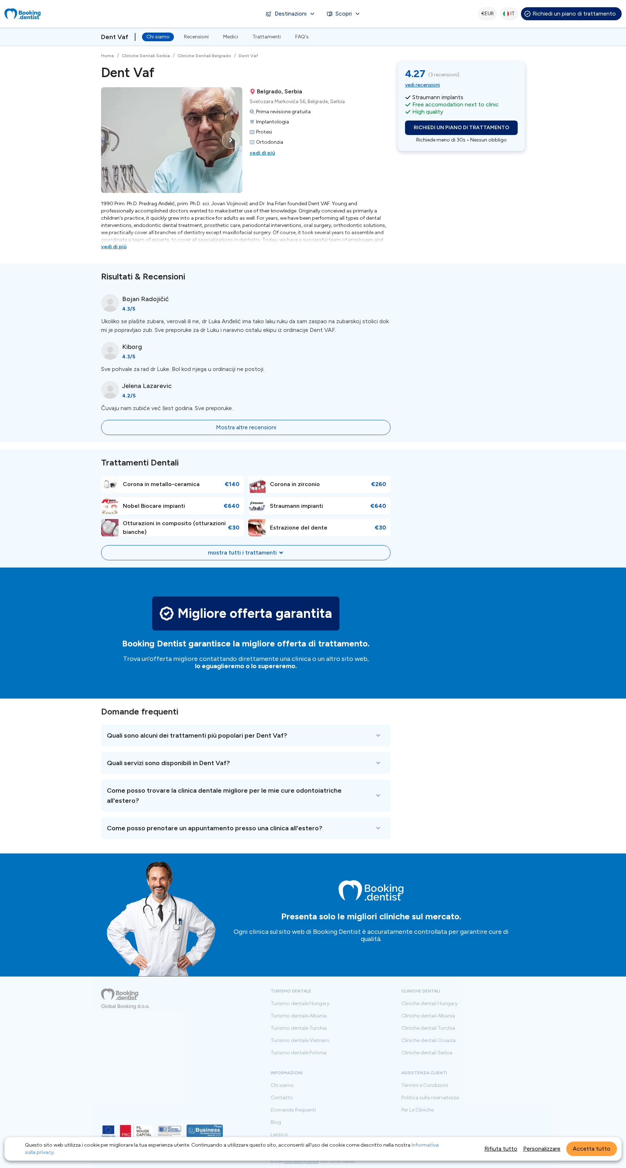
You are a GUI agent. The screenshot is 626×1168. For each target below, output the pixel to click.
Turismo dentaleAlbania (299, 1016)
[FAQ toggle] (246, 735)
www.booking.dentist (301, 1161)
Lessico (279, 1134)
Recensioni (196, 37)
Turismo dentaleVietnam (300, 1040)
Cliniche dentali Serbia (146, 56)
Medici (230, 37)
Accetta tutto (591, 1148)
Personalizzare (541, 1148)
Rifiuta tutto (500, 1148)
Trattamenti (267, 37)
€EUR (487, 13)
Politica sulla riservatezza (430, 1097)
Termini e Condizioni (424, 1085)
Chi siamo (158, 37)
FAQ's (302, 37)
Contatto (282, 1097)
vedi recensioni (422, 85)
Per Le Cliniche (417, 1110)
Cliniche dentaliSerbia (426, 1052)
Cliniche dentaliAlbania (428, 1016)
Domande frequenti (293, 1110)
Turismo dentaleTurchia (299, 1028)
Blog (276, 1122)
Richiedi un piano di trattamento (574, 13)
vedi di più (262, 153)
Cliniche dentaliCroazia (428, 1040)
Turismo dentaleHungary (300, 1003)
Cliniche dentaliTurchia (428, 1028)
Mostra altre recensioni (246, 427)
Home (107, 56)
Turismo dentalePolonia (298, 1052)
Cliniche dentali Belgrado (204, 56)
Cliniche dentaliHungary (429, 1003)
